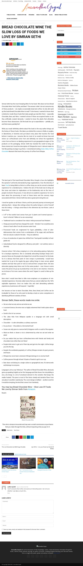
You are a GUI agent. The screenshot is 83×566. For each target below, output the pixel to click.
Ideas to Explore (41, 14)
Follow (78, 50)
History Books (61, 98)
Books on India (70, 77)
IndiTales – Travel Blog (18, 1)
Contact (44, 1)
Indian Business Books (71, 101)
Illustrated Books (61, 101)
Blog (50, 14)
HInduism (76, 93)
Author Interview (69, 67)
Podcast (39, 1)
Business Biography (63, 83)
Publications (11, 14)
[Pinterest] (10, 44)
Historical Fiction (63, 96)
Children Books (74, 85)
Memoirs (61, 111)
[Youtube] (54, 556)
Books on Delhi (68, 75)
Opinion (74, 117)
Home (3, 23)
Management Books (71, 109)
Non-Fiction (16, 430)
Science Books (61, 122)
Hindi (59, 93)
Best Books (69, 70)
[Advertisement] (27, 166)
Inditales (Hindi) (27, 1)
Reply (8, 493)
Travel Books (62, 127)
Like (79, 46)
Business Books (63, 85)
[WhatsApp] (14, 44)
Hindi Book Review (67, 93)
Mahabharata (61, 109)
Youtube (34, 1)
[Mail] (41, 556)
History (72, 96)
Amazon (31, 389)
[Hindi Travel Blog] (69, 320)
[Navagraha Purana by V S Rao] (46, 463)
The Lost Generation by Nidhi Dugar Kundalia (13, 447)
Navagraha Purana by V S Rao (44, 470)
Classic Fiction (61, 88)
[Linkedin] (18, 44)
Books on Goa (61, 77)
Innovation (67, 104)
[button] (79, 15)
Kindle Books (9, 430)
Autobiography (61, 70)
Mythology (67, 111)
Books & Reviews (12, 18)
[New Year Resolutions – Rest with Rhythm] (61, 163)
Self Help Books (71, 122)
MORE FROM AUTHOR (20, 454)
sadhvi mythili (11, 487)
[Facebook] (3, 44)
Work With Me (21, 14)
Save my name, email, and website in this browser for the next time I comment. (24, 529)
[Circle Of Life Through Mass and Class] (61, 171)
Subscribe (77, 56)
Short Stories (61, 125)
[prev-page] (3, 477)
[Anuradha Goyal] (41, 7)
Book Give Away (73, 72)
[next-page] (5, 477)
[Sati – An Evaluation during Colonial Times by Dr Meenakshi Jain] (28, 463)
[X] (7, 44)
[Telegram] (22, 44)
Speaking (31, 14)
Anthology (60, 67)
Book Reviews (9, 23)
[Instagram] (32, 556)
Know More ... (57, 553)
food (7, 185)
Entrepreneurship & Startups (64, 90)
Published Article (67, 119)
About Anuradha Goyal (7, 1)
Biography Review (63, 72)
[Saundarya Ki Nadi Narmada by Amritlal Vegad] (10, 463)
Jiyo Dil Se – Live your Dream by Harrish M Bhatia (42, 447)
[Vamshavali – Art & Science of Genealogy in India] (61, 148)
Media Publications (61, 14)
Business (71, 80)
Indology (60, 104)
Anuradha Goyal (7, 40)
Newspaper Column (65, 114)
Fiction (75, 90)
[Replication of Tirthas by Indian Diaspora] (61, 156)
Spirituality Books (70, 125)
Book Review (61, 75)
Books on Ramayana (63, 80)
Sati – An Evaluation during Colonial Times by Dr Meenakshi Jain (27, 471)
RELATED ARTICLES (8, 454)
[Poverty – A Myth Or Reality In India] (61, 140)
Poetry (59, 119)
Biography (76, 70)
